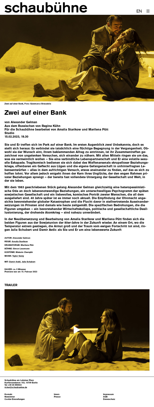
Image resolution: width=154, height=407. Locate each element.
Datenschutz (109, 399)
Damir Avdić (15, 261)
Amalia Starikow (20, 241)
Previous (12, 58)
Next (142, 58)
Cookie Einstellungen (15, 399)
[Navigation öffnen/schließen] (147, 11)
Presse (57, 397)
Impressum (108, 394)
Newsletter (10, 397)
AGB (105, 397)
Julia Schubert (28, 261)
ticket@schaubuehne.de (16, 387)
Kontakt (8, 394)
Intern (56, 394)
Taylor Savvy (18, 256)
